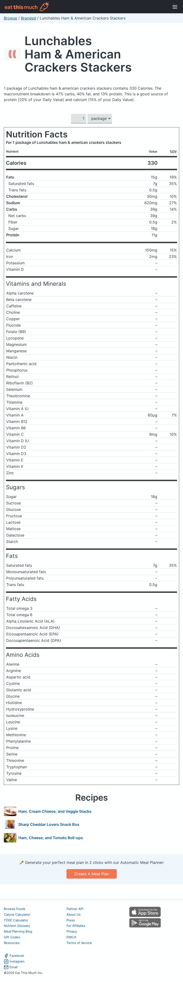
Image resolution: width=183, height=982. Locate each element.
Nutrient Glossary (17, 926)
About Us (73, 914)
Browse (10, 18)
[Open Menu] (175, 6)
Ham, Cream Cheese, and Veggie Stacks (55, 811)
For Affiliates (75, 926)
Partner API (74, 909)
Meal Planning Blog (18, 931)
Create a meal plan (91, 873)
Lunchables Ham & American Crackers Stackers (78, 54)
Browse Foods (14, 909)
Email (13, 967)
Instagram (17, 961)
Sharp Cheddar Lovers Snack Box (48, 824)
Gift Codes (12, 937)
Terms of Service (79, 943)
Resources (12, 943)
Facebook (17, 956)
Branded (28, 18)
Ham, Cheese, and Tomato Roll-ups (50, 837)
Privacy (71, 931)
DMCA (71, 937)
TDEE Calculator (16, 920)
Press (70, 920)
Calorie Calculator (17, 914)
